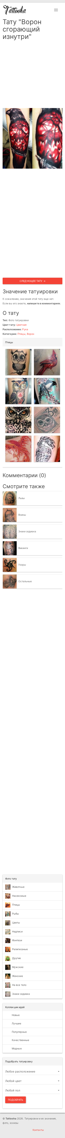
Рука (25, 329)
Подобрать (15, 1099)
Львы (21, 498)
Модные (16, 1048)
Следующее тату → (32, 280)
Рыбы (15, 913)
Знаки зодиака (27, 531)
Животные (18, 886)
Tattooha (15, 10)
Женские (17, 975)
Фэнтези (17, 940)
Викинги (23, 547)
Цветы (16, 922)
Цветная (21, 324)
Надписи (17, 931)
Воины (22, 514)
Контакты (38, 1129)
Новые (15, 1015)
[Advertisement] (32, 75)
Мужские (17, 966)
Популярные (19, 1031)
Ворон (30, 333)
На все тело (19, 984)
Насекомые (19, 895)
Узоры (22, 564)
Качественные (20, 1040)
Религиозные (20, 948)
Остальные (25, 581)
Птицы (21, 333)
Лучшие (16, 1023)
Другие (16, 957)
